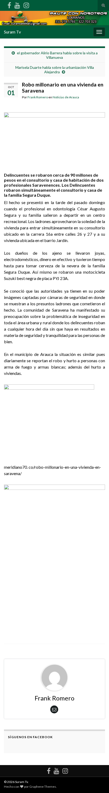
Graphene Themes (42, 787)
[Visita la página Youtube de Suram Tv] (17, 4)
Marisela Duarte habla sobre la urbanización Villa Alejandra (54, 69)
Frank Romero (38, 97)
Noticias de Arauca (66, 97)
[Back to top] (97, 781)
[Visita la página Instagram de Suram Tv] (26, 4)
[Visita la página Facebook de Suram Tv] (9, 4)
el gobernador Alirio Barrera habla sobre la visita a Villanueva (57, 55)
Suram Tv (12, 31)
